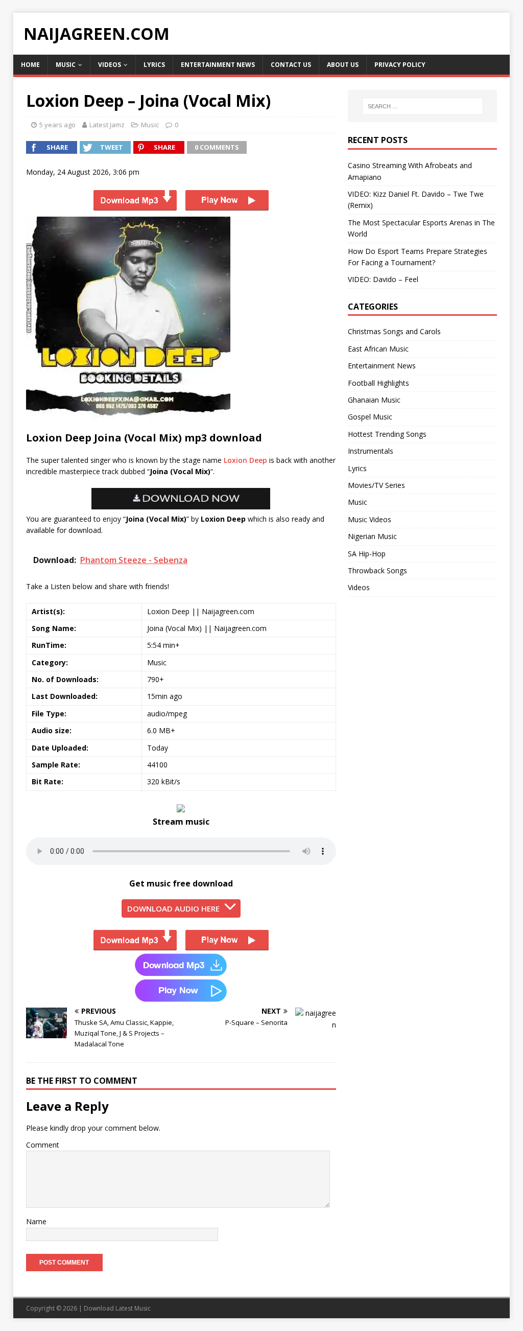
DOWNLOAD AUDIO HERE (173, 908)
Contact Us (291, 64)
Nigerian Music (372, 536)
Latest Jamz (107, 124)
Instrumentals (370, 451)
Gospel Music (370, 417)
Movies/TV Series (376, 485)
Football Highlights (378, 383)
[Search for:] (422, 106)
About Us (343, 64)
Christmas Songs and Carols (394, 331)
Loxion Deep (245, 460)
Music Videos (369, 519)
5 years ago (57, 124)
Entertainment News (218, 64)
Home (30, 64)
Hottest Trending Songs (387, 434)
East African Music (378, 349)
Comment (42, 1145)
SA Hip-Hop (367, 553)
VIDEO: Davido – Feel (383, 279)
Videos (109, 64)
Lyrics (154, 64)
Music (66, 64)
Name (36, 1221)
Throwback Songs (377, 570)
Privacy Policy (399, 64)
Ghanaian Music (374, 400)
